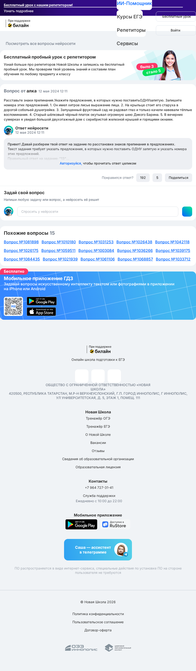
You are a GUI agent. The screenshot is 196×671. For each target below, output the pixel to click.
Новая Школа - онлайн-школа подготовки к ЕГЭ (16, 23)
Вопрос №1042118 (172, 242)
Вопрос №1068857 (135, 259)
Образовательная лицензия (98, 467)
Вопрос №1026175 (21, 250)
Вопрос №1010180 (59, 242)
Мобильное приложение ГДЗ (98, 296)
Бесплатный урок (176, 16)
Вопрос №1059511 (58, 250)
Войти (175, 30)
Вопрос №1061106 (98, 259)
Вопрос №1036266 (135, 250)
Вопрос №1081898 (21, 242)
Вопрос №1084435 (22, 259)
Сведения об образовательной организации (98, 459)
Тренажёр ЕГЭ (98, 426)
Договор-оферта (98, 630)
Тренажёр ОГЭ (98, 418)
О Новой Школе (98, 434)
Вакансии (98, 443)
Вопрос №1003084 (96, 250)
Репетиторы (131, 30)
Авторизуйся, (98, 163)
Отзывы (98, 451)
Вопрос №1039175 (173, 250)
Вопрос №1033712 (173, 259)
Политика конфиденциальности (98, 614)
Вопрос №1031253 (96, 242)
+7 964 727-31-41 (99, 487)
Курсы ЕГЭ (129, 17)
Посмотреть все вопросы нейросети (41, 43)
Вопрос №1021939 (60, 259)
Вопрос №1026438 (134, 242)
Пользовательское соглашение (98, 622)
